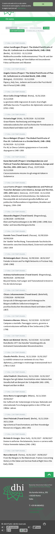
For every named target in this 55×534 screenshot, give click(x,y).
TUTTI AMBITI (11, 28)
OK (43, 4)
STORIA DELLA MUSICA (35, 31)
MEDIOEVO (23, 28)
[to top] (49, 474)
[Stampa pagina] (44, 524)
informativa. (21, 8)
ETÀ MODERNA (35, 28)
